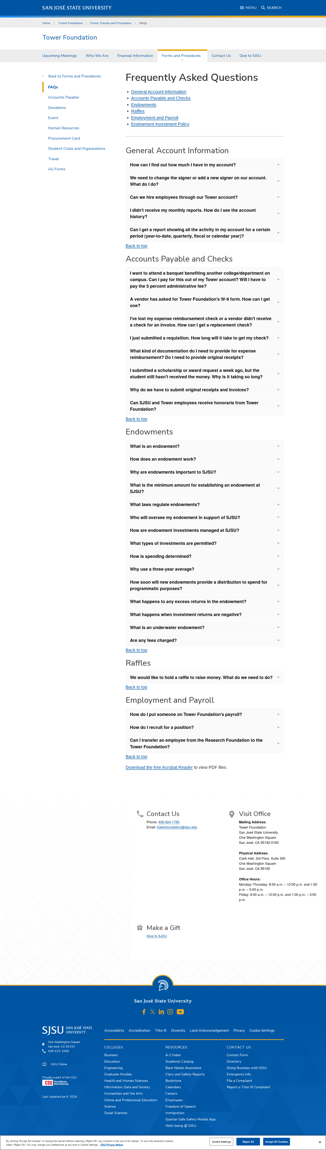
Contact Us (221, 55)
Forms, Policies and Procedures (110, 23)
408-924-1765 (168, 821)
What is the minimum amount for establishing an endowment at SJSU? (195, 488)
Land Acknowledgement (209, 1030)
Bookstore (173, 1080)
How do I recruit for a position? (162, 727)
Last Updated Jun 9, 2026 (59, 1097)
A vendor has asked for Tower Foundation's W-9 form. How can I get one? (200, 302)
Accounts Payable (63, 97)
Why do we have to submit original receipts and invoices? (189, 389)
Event (53, 117)
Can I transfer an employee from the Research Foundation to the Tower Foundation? (196, 743)
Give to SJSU (250, 55)
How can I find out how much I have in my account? (183, 164)
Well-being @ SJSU (180, 1125)
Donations (57, 107)
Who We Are (97, 55)
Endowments (143, 104)
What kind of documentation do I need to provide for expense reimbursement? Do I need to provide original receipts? (193, 354)
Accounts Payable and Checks (161, 98)
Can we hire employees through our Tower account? (184, 197)
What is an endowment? (155, 446)
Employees (174, 1100)
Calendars (173, 1087)
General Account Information (158, 91)
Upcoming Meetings (59, 55)
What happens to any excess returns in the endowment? (188, 601)
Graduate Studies (118, 1074)
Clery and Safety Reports (185, 1074)
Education (112, 1061)
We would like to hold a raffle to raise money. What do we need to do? (201, 677)
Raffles (138, 111)
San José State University (77, 8)
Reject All (248, 1141)
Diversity (178, 1030)
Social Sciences (115, 1113)
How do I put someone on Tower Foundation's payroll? (186, 714)
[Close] (320, 1142)
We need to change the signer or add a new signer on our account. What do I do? (198, 180)
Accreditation (139, 1030)
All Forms (56, 169)
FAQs (53, 87)
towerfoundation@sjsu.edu (177, 826)
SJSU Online (59, 1064)
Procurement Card (64, 138)
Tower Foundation (70, 23)
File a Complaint (239, 1080)
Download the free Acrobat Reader (159, 767)
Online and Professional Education (130, 1100)
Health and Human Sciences (126, 1080)
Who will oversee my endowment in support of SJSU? (185, 517)
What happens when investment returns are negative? (186, 614)
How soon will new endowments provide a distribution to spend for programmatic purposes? (198, 585)
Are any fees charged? (153, 640)
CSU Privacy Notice (111, 1144)
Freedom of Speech (180, 1106)
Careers (171, 1093)
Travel (53, 158)
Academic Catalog (179, 1061)
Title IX (161, 1030)
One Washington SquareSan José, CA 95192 (64, 1044)
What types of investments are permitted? (173, 543)
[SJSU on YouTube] (180, 1011)
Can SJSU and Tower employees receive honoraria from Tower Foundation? (194, 405)
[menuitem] (59, 55)
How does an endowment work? (163, 459)
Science (110, 1106)
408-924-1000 (58, 1051)
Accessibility (114, 1030)
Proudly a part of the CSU (59, 1077)
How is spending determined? (160, 556)
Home (46, 23)
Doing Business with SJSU (247, 1068)
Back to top (136, 245)
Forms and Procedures (181, 55)
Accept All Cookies (276, 1141)
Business (111, 1055)
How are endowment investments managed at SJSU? (184, 530)
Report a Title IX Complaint (248, 1087)
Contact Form (237, 1055)
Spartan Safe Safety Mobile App (190, 1119)
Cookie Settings (261, 1030)
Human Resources (63, 128)
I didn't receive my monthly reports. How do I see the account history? (193, 213)
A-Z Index (173, 1055)
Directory (234, 1061)
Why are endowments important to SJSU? (173, 472)
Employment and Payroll (154, 117)
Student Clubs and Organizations (76, 148)
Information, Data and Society (127, 1087)
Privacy (239, 1030)
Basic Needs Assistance (183, 1068)
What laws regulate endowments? (165, 504)
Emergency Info (239, 1074)
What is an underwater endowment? (167, 627)
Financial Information (135, 55)
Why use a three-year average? (162, 569)
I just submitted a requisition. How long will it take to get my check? (199, 338)
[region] (163, 1142)
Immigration (174, 1113)
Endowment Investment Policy (160, 124)
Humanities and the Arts (123, 1093)
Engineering (113, 1068)
